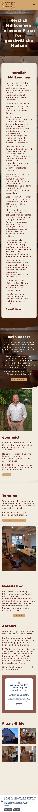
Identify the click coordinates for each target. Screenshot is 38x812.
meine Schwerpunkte (19, 379)
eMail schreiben (19, 615)
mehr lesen (7, 475)
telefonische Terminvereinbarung (14, 520)
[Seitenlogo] (8, 5)
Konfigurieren (7, 805)
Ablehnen (16, 809)
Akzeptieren (19, 705)
